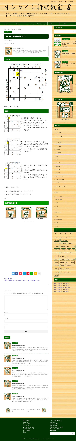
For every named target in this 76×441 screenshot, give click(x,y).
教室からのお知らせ (41, 24)
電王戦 (56, 275)
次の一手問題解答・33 (18, 371)
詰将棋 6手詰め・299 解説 (68, 64)
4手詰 (71, 233)
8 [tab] (30, 222)
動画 (68, 246)
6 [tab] (27, 222)
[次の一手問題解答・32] (24, 273)
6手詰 (61, 237)
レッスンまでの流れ (28, 427)
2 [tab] (21, 222)
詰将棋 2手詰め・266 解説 (65, 92)
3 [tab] (23, 222)
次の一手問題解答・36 (59, 287)
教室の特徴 (6, 24)
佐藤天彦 (57, 246)
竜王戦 (72, 262)
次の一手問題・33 (58, 291)
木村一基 (63, 252)
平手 (24, 280)
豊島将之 (57, 272)
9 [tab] (31, 222)
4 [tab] (24, 222)
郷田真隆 (63, 272)
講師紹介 (18, 24)
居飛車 (20, 280)
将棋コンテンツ (53, 24)
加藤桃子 (63, 246)
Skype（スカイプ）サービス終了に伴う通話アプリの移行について (69, 43)
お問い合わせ (62, 1)
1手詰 (56, 233)
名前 (5, 312)
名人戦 (73, 246)
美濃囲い (34, 280)
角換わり (62, 268)
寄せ (14, 280)
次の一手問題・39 (10, 218)
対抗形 (17, 280)
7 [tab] (28, 222)
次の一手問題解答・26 (18, 396)
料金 (24, 432)
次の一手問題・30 (58, 285)
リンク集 (52, 422)
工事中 (65, 24)
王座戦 (56, 262)
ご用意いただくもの (28, 428)
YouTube (57, 240)
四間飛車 (11, 280)
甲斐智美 (62, 262)
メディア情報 (58, 243)
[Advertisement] (16, 235)
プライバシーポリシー (56, 428)
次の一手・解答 (8, 278)
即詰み (6, 280)
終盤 (31, 280)
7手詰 (66, 237)
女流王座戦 (57, 249)
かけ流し (66, 283)
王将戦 (73, 259)
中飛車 (64, 243)
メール (6, 318)
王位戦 (67, 259)
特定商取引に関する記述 (56, 427)
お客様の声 (26, 425)
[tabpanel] (11, 213)
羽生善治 (69, 265)
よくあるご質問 (54, 1)
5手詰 (56, 237)
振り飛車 (57, 252)
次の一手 (27, 280)
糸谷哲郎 (57, 265)
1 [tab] (20, 222)
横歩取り (68, 256)
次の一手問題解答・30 (18, 345)
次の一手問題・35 (58, 289)
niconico (71, 237)
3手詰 (66, 233)
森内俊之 (62, 256)
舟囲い (38, 280)
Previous (5, 213)
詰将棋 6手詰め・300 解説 (68, 53)
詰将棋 (67, 268)
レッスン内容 (26, 424)
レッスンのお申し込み (30, 24)
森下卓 (56, 256)
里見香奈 (69, 272)
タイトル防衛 (64, 240)
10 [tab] (33, 222)
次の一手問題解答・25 (18, 358)
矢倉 (67, 262)
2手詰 (61, 233)
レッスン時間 (26, 430)
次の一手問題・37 (41, 218)
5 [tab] (25, 222)
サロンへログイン (70, 1)
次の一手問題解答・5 (18, 383)
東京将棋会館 (70, 252)
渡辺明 (62, 259)
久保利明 (70, 243)
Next (47, 213)
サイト (6, 324)
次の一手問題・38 (26, 218)
